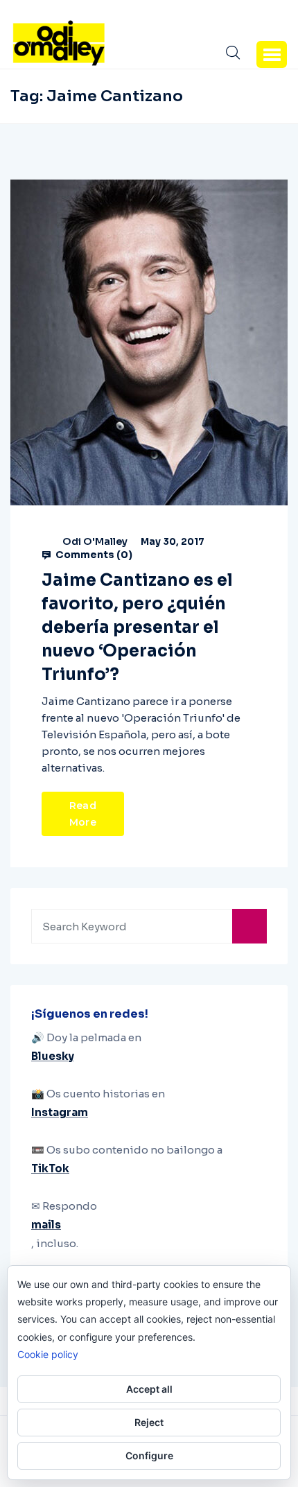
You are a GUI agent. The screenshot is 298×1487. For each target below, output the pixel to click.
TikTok (50, 1168)
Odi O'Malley (95, 541)
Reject (149, 1422)
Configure (149, 1455)
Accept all (149, 1389)
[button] (271, 54)
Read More (82, 813)
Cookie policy (47, 1354)
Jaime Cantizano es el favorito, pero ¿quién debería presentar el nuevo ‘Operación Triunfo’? (137, 627)
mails (46, 1224)
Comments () (92, 554)
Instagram (59, 1112)
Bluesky (52, 1056)
